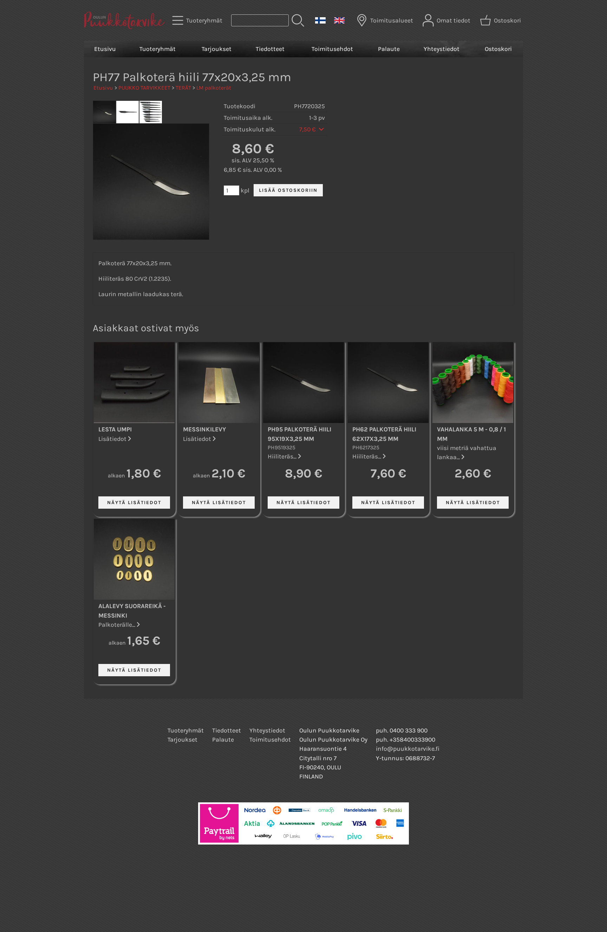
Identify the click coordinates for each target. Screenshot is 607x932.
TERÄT (183, 87)
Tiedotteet (270, 48)
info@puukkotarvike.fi (407, 748)
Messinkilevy (204, 429)
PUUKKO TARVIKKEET (144, 87)
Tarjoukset (216, 48)
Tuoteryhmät (157, 48)
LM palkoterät (213, 87)
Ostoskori (498, 48)
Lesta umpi (115, 429)
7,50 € (308, 129)
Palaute (389, 48)
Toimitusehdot (332, 48)
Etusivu (105, 48)
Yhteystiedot (441, 48)
